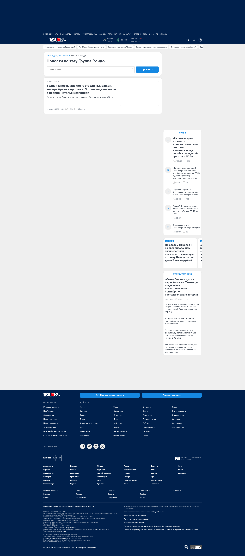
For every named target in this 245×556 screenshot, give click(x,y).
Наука (116, 427)
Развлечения (149, 427)
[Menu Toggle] (45, 40)
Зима (115, 407)
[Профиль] (200, 40)
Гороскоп (112, 34)
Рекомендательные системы (134, 523)
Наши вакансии (50, 423)
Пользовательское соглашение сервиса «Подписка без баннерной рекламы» (152, 526)
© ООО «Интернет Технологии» (84, 547)
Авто (82, 407)
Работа (146, 423)
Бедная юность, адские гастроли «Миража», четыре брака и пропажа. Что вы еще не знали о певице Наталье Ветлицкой (81, 89)
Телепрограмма (90, 34)
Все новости (65, 56)
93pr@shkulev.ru (158, 512)
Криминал (118, 411)
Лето (115, 419)
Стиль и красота (179, 411)
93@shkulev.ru (71, 527)
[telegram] (82, 446)
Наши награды (50, 419)
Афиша (103, 34)
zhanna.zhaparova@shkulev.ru (54, 538)
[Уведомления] (194, 40)
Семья (145, 435)
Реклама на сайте (51, 407)
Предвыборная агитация (54, 431)
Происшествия (149, 419)
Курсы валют (125, 34)
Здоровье (84, 435)
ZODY (145, 34)
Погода (77, 34)
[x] (102, 446)
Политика (147, 415)
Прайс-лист (48, 411)
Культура (117, 415)
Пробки (137, 34)
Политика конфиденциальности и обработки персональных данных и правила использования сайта (161, 530)
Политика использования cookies (136, 519)
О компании (48, 415)
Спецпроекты (178, 427)
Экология (176, 419)
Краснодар (52, 56)
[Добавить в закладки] (157, 109)
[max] (96, 446)
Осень (145, 411)
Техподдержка (49, 427)
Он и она (147, 407)
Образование (119, 435)
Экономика (177, 423)
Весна (82, 415)
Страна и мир (178, 415)
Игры (151, 34)
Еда (81, 427)
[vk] (89, 446)
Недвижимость (50, 34)
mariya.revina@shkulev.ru (52, 542)
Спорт (174, 407)
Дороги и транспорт (89, 423)
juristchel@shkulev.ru (102, 529)
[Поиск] (188, 40)
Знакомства (65, 34)
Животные (85, 431)
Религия (146, 431)
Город (82, 419)
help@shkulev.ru (60, 531)
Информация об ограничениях (135, 515)
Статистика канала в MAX (55, 435)
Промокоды (161, 34)
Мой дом (117, 423)
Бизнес (83, 411)
